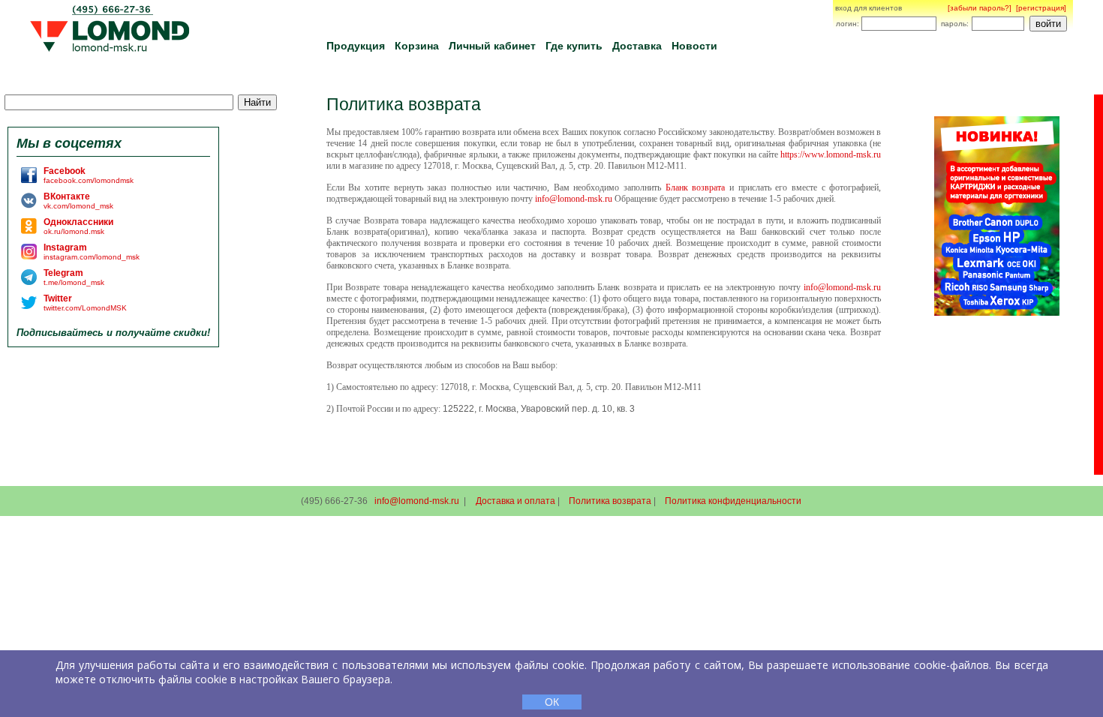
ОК (552, 702)
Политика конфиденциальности (733, 501)
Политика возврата (610, 501)
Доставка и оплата (515, 501)
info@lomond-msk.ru (416, 501)
